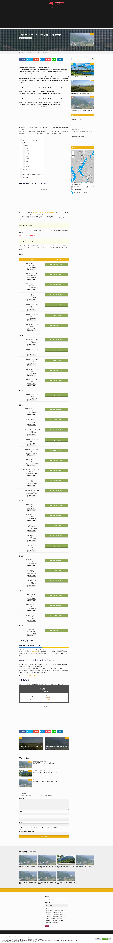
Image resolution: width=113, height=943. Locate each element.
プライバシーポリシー (20, 937)
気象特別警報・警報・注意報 (78, 128)
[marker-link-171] (73, 175)
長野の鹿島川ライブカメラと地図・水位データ (45, 763)
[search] (92, 59)
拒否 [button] (110, 938)
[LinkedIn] (60, 59)
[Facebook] (22, 59)
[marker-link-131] (86, 159)
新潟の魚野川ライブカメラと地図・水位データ (81, 110)
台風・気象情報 (75, 115)
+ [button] (73, 152)
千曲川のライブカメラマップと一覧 (29, 140)
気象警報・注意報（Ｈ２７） (78, 119)
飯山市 (26, 148)
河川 (30, 38)
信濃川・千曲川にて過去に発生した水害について (31, 174)
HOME (21, 52)
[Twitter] (29, 59)
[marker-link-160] (83, 175)
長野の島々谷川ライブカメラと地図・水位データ (47, 867)
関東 (92, 63)
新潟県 (92, 80)
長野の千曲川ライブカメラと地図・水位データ (41, 52)
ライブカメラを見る (57, 264)
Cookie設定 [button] (98, 938)
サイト (20, 822)
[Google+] (36, 59)
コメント (21, 798)
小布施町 (26, 153)
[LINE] (54, 59)
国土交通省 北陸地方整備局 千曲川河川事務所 (43, 212)
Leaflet (82, 182)
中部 (25, 52)
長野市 (26, 156)
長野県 (22, 38)
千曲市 (26, 158)
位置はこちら (32, 269)
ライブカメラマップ (27, 142)
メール (21, 816)
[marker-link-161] (87, 179)
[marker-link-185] (73, 179)
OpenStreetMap (86, 182)
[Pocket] (48, 59)
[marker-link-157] (81, 173)
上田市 (26, 164)
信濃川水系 (27, 38)
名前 (20, 811)
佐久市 (26, 166)
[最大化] (73, 157)
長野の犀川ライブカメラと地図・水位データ (28, 882)
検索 (46, 925)
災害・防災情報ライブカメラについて (56, 7)
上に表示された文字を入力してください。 (28, 831)
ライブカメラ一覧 (26, 145)
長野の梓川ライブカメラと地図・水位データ (45, 772)
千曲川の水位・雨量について (27, 172)
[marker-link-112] (90, 156)
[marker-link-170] (74, 175)
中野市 (26, 150)
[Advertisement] (56, 19)
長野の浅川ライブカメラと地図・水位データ (45, 781)
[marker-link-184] (74, 178)
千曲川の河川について (26, 169)
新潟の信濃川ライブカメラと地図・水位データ (81, 93)
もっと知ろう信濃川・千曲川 (29, 675)
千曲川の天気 (24, 177)
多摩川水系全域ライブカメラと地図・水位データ (82, 76)
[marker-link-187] (71, 180)
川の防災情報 (34, 651)
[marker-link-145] (81, 168)
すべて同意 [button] (105, 938)
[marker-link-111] (93, 154)
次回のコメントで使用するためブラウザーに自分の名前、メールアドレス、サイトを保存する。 (40, 827)
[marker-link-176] (73, 171)
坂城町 (26, 161)
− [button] (73, 153)
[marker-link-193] (80, 167)
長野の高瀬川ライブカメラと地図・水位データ (85, 867)
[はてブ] (42, 59)
